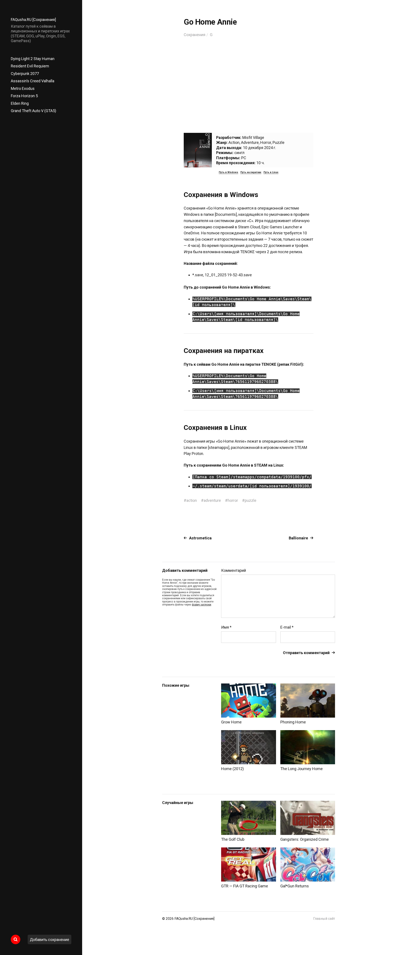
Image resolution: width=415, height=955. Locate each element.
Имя (226, 627)
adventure (212, 500)
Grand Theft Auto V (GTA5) (33, 110)
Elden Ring (20, 103)
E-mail (287, 627)
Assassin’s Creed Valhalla (32, 81)
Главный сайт (324, 919)
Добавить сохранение (49, 939)
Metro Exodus (23, 88)
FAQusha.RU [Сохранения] (33, 19)
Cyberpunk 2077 (25, 73)
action (191, 500)
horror (233, 500)
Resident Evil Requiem (30, 66)
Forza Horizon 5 (24, 96)
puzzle (250, 500)
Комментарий (233, 570)
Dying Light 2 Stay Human (32, 58)
